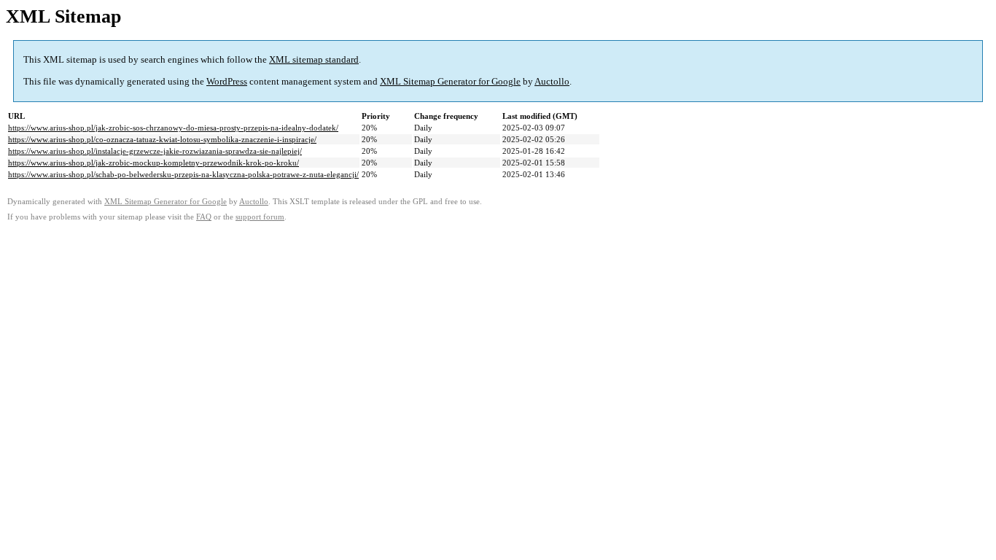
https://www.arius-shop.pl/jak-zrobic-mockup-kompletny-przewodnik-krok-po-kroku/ (153, 162)
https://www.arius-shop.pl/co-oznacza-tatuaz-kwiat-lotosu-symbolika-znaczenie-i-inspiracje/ (162, 139)
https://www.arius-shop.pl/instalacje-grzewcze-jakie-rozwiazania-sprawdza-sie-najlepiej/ (155, 151)
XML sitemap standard (314, 59)
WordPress (226, 81)
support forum (260, 217)
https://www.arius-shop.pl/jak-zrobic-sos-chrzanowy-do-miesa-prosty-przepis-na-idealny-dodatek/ (173, 127)
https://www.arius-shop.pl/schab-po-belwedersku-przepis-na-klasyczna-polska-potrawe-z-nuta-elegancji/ (183, 174)
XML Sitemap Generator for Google (450, 81)
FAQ (203, 217)
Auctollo (551, 81)
